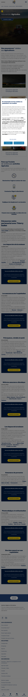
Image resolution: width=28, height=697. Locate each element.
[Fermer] (25, 99)
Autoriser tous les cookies (18, 142)
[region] (14, 122)
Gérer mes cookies (13, 139)
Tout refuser (8, 142)
